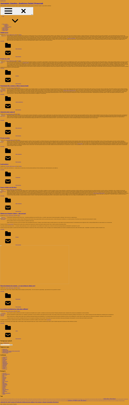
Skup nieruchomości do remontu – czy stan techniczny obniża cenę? (17, 285)
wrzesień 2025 (4, 364)
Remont (3, 387)
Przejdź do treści (3, 0)
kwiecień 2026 (4, 358)
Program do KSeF (10, 224)
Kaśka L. (20, 34)
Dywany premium (5, 138)
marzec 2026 (4, 359)
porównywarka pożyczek (90, 400)
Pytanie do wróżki (5, 58)
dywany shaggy (80, 143)
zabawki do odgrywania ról (8, 402)
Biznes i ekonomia (5, 29)
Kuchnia (3, 380)
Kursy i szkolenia (5, 381)
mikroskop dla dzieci (109, 399)
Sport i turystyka (5, 28)
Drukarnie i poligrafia (7, 26)
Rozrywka (4, 388)
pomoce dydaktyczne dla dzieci (77, 400)
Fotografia (4, 378)
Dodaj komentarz (18, 56)
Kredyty (3, 379)
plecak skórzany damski (34, 400)
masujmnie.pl (49, 319)
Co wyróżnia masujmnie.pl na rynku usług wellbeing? (14, 309)
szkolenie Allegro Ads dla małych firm (69, 90)
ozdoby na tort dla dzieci (71, 38)
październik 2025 (5, 363)
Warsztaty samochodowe (6, 393)
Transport (3, 390)
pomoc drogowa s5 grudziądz (64, 400)
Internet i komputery (5, 27)
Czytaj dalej (2, 68)
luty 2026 (3, 360)
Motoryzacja (4, 383)
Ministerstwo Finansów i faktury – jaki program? (13, 213)
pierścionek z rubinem (22, 400)
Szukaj (1, 343)
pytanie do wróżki (26, 62)
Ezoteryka (17, 75)
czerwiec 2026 (4, 357)
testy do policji (113, 400)
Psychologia (4, 386)
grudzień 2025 (4, 361)
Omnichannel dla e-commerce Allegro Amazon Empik (14, 85)
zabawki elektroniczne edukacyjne (27, 402)
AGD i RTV (4, 373)
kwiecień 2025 (4, 368)
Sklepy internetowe (19, 48)
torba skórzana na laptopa (122, 400)
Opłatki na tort (4, 32)
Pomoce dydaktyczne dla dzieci (8, 187)
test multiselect (109, 400)
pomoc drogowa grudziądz (52, 400)
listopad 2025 (4, 362)
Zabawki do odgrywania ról (7, 112)
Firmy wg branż (5, 24)
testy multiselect (116, 400)
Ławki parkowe (4, 164)
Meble (3, 382)
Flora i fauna (4, 377)
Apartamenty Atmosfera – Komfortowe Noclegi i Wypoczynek (21, 3)
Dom (3, 16)
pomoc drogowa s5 (58, 400)
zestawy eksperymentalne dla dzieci (99, 193)
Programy (17, 237)
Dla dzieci (6, 25)
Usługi (17, 330)
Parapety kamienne (18, 400)
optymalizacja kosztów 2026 (12, 400)
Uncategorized (18, 177)
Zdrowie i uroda (5, 30)
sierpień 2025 (4, 365)
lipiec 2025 (4, 366)
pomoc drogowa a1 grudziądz (45, 400)
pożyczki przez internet (95, 400)
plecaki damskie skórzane (28, 400)
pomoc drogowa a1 (39, 400)
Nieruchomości (18, 299)
